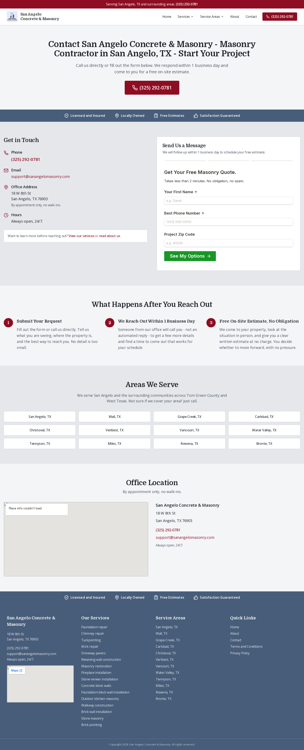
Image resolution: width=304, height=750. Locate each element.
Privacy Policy (240, 653)
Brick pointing (91, 724)
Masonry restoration (96, 666)
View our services (81, 236)
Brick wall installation (96, 711)
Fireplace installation (96, 672)
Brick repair (89, 646)
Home (166, 16)
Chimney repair (92, 633)
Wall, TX (115, 416)
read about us (109, 236)
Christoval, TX (40, 430)
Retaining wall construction (101, 659)
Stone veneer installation (99, 679)
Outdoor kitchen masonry (100, 698)
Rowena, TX (189, 443)
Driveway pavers (93, 653)
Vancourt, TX (189, 430)
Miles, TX (114, 443)
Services (184, 16)
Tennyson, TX (40, 443)
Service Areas (210, 16)
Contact (251, 16)
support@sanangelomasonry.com (40, 176)
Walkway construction (97, 705)
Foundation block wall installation (105, 692)
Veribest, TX (114, 430)
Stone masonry (92, 718)
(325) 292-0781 (187, 4)
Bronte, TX (264, 443)
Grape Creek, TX (189, 416)
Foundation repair (94, 627)
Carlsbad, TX (264, 416)
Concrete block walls (96, 685)
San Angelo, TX (40, 416)
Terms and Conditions (246, 646)
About (234, 16)
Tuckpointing (91, 640)
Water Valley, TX (264, 430)
